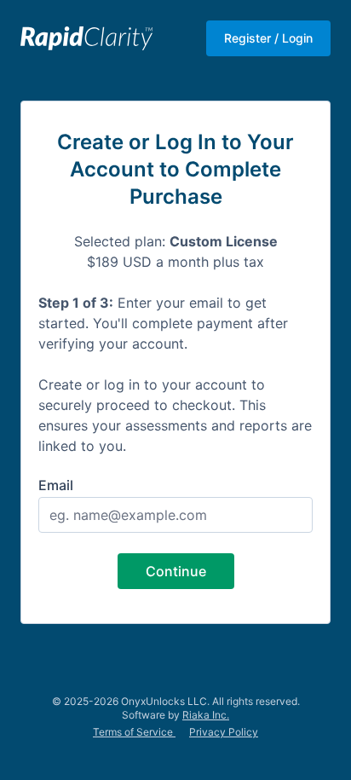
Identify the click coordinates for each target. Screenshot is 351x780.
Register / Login (268, 38)
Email (55, 485)
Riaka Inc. (205, 714)
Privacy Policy (223, 731)
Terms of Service (134, 731)
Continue (176, 571)
